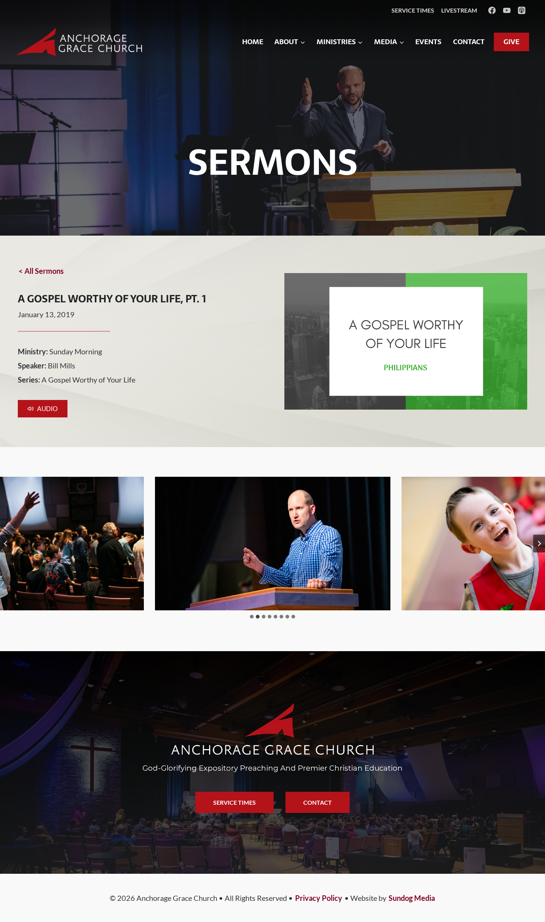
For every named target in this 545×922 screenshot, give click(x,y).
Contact (469, 41)
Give (511, 41)
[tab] (252, 617)
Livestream (459, 10)
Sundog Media (412, 897)
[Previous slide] (6, 543)
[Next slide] (539, 543)
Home (252, 41)
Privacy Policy (318, 897)
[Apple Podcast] (521, 10)
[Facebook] (492, 10)
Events (428, 41)
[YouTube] (506, 10)
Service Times (413, 10)
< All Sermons (41, 270)
